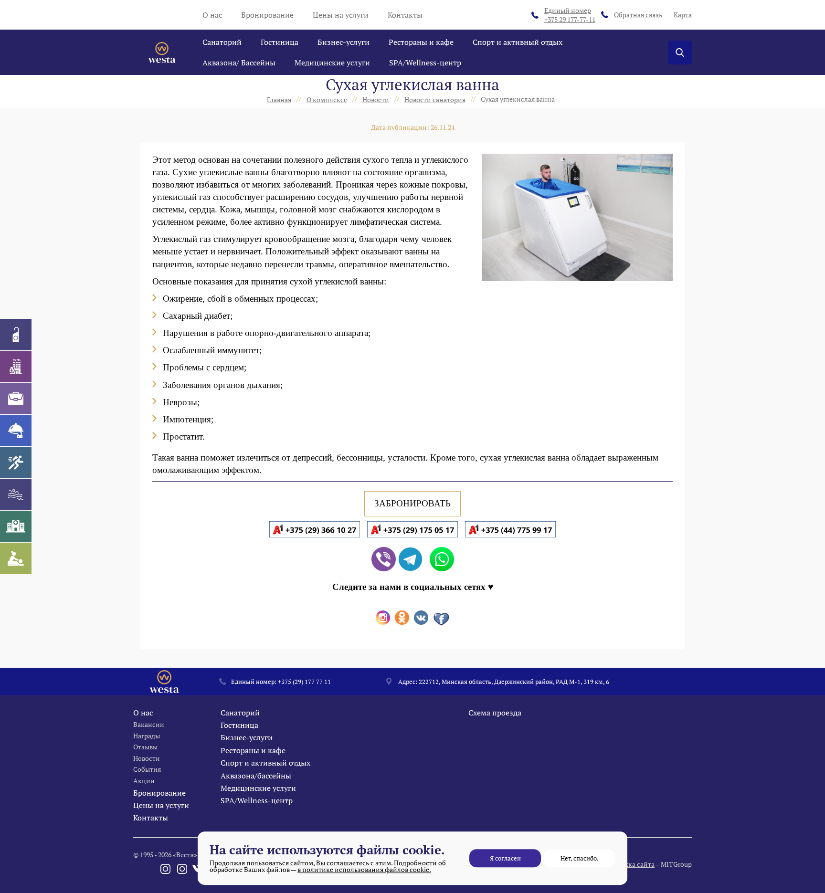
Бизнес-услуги (343, 42)
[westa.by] (161, 52)
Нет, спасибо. (580, 858)
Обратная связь (638, 14)
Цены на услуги (341, 15)
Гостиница (279, 42)
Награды (146, 735)
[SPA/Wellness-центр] (16, 558)
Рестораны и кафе (421, 42)
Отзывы (145, 746)
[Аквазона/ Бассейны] (16, 494)
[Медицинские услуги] (16, 526)
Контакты (405, 15)
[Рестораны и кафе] (16, 430)
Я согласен (505, 858)
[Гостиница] (16, 366)
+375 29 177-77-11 (569, 15)
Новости (146, 758)
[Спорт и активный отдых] (16, 462)
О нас (212, 15)
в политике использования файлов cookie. (364, 869)
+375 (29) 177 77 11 (304, 681)
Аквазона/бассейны (256, 775)
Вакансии (148, 724)
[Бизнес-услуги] (16, 398)
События (147, 769)
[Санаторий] (16, 334)
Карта (683, 14)
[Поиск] (680, 52)
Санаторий (222, 42)
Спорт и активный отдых (517, 42)
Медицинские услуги (332, 62)
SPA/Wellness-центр (425, 62)
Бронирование (267, 15)
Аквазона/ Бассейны (238, 62)
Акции (144, 780)
